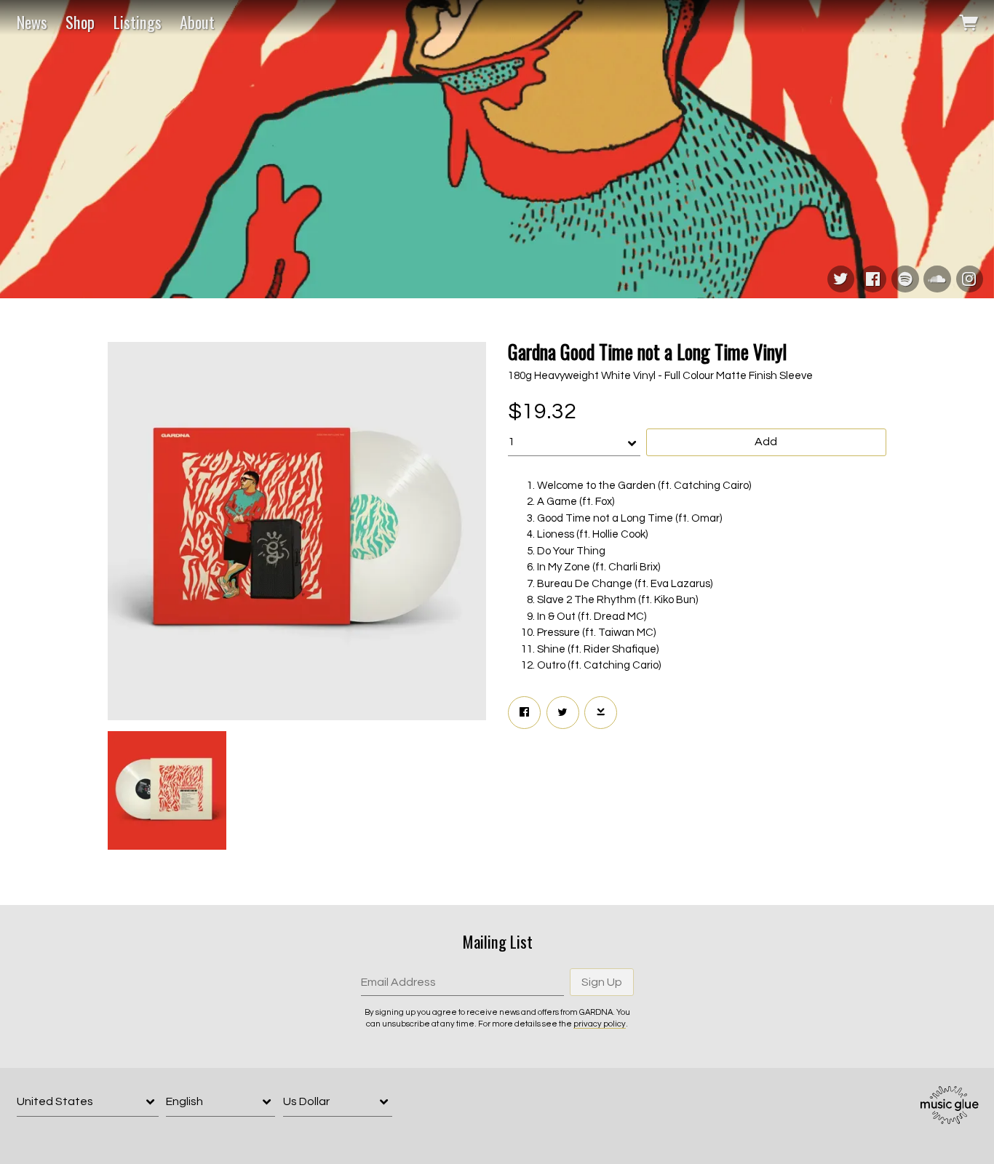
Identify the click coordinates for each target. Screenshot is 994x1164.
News (32, 21)
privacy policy (599, 1024)
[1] (574, 442)
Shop (80, 21)
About (197, 21)
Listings (138, 21)
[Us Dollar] (337, 1102)
